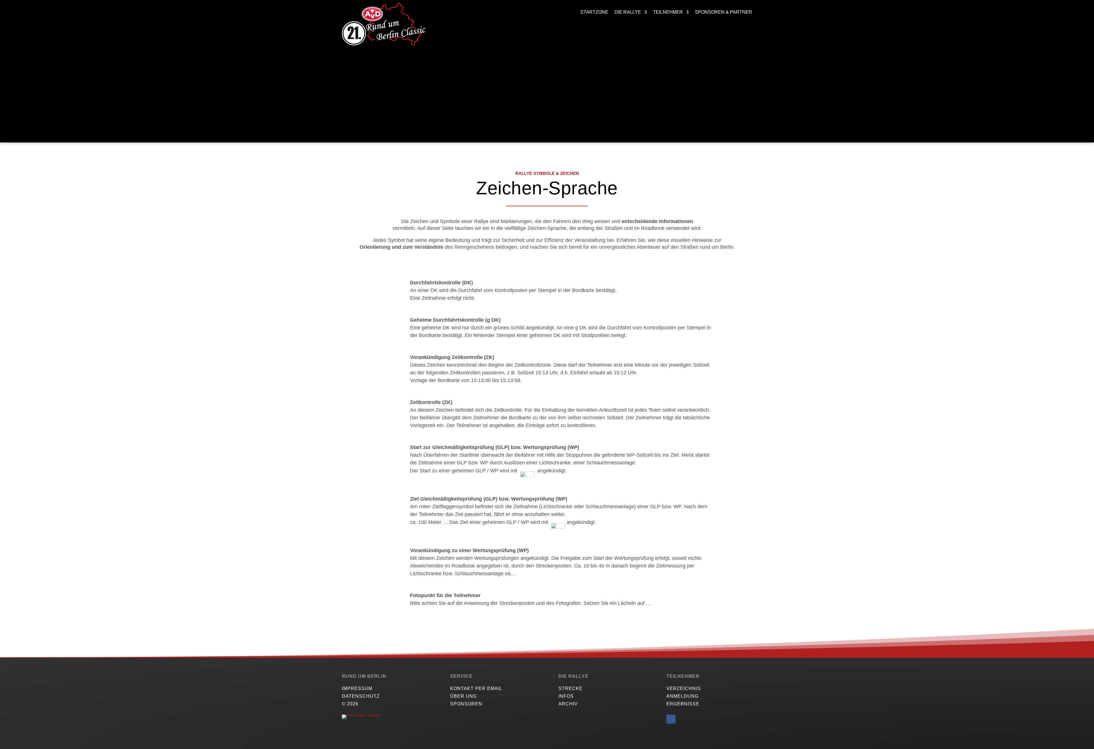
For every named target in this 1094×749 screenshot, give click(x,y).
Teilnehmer (668, 12)
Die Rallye (628, 12)
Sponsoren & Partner (723, 12)
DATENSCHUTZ (361, 696)
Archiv (568, 703)
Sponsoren (466, 703)
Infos (566, 696)
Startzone (594, 12)
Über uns (463, 696)
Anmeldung (682, 696)
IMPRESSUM (357, 688)
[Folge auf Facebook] (670, 719)
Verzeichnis (683, 688)
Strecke (570, 688)
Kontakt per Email (476, 688)
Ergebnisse (682, 703)
